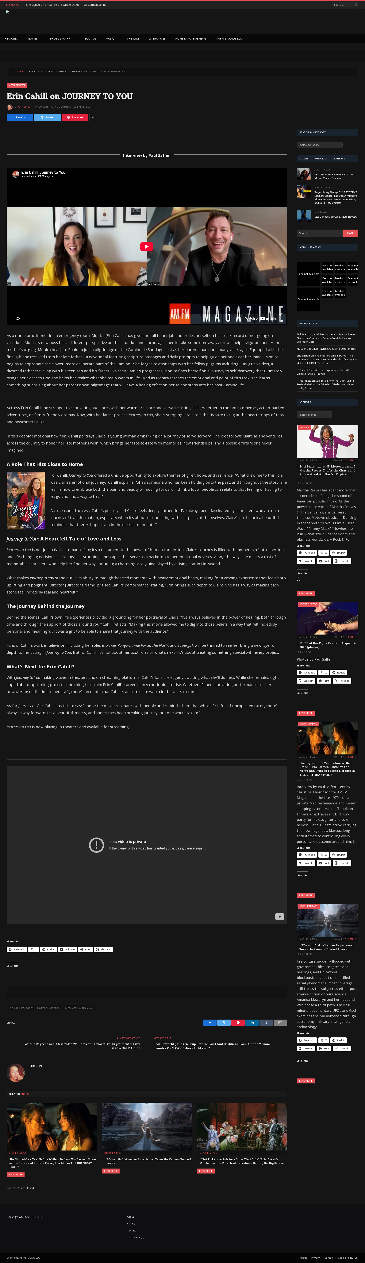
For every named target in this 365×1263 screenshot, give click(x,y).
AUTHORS (339, 158)
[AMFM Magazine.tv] (68, 21)
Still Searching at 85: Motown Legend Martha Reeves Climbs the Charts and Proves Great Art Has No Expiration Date (327, 338)
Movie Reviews (17, 85)
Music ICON (321, 158)
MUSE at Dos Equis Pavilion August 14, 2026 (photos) (326, 348)
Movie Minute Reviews (190, 38)
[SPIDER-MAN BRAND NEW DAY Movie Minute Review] (304, 174)
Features (11, 38)
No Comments (63, 106)
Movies (32, 38)
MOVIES (304, 158)
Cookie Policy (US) (137, 1237)
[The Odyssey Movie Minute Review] (304, 216)
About (130, 1216)
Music (110, 38)
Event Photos (308, 604)
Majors (304, 427)
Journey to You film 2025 (78, 1007)
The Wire (133, 38)
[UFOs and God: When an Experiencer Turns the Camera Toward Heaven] (147, 1126)
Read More (15, 1174)
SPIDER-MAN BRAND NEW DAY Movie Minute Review (333, 176)
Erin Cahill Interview (21, 1007)
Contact (131, 1230)
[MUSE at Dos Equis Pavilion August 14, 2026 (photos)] (327, 618)
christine (24, 106)
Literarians (157, 38)
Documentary (112, 1152)
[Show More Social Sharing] (93, 117)
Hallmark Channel (48, 1007)
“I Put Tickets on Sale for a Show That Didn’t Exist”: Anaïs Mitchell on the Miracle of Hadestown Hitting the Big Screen (241, 1161)
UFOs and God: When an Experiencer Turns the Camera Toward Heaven (69, 4)
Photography (60, 38)
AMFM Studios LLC (229, 38)
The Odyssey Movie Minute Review (335, 216)
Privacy (131, 1223)
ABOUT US (89, 38)
